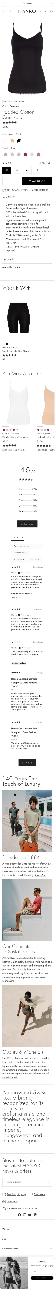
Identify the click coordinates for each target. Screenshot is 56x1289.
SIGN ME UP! (42, 1278)
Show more (27, 763)
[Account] (45, 11)
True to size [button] (15, 597)
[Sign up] (48, 1182)
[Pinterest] (35, 1215)
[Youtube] (30, 1215)
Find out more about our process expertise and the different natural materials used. (25, 1074)
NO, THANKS (42, 1283)
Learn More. (8, 981)
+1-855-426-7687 (30, 1209)
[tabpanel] (27, 656)
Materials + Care (11, 267)
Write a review (27, 524)
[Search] (10, 11)
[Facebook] (19, 1215)
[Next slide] (51, 3)
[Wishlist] (39, 11)
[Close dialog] (54, 1258)
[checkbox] (35, 559)
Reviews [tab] (18, 537)
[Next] (49, 416)
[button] (28, 489)
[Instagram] (24, 1215)
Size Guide (47, 163)
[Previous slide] (3, 3)
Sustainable (12, 1201)
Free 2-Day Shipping (17, 190)
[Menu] (3, 11)
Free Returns (27, 3)
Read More (40, 875)
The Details (8, 260)
